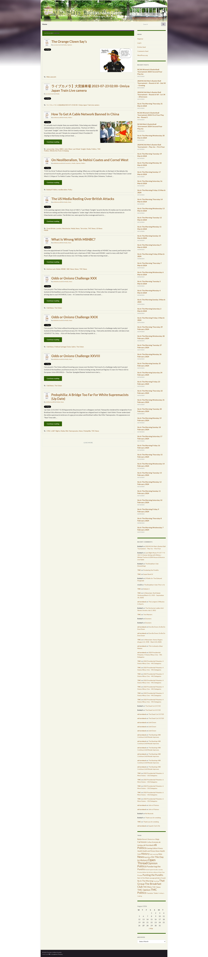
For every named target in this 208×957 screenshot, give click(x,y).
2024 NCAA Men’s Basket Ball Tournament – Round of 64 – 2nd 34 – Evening (151, 83)
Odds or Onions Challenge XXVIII (75, 356)
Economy (155, 842)
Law (151, 854)
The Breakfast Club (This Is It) (154, 585)
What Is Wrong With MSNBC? (73, 239)
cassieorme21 (57, 45)
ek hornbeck (141, 602)
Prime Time (161, 872)
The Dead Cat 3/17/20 (153, 706)
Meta (160, 854)
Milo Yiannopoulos (71, 431)
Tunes (156, 893)
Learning (155, 854)
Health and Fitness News (151, 851)
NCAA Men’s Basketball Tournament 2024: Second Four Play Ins (149, 126)
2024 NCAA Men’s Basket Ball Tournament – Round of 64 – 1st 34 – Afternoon (151, 94)
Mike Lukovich (51, 77)
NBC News (70, 269)
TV (159, 893)
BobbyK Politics (52, 190)
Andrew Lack (50, 269)
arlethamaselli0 (57, 117)
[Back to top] (203, 952)
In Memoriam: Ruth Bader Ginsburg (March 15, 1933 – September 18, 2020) (150, 595)
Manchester (66, 228)
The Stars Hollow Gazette (104, 13)
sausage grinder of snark (157, 878)
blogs (157, 839)
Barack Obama (147, 839)
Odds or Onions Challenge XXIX (74, 317)
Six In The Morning (145, 881)
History (145, 853)
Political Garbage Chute (62, 347)
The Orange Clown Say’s (69, 41)
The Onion (58, 308)
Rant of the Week (143, 878)
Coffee (149, 842)
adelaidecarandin (58, 163)
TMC (139, 570)
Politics (70, 117)
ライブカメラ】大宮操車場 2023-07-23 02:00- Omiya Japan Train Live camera (90, 88)
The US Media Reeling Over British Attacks (82, 199)
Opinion (69, 45)
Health (139, 851)
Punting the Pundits (153, 874)
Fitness (160, 848)
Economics (68, 163)
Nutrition (147, 857)
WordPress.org (142, 55)
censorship (50, 149)
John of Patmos (154, 805)
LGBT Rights (55, 431)
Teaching (156, 881)
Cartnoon (141, 842)
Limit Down (152, 722)
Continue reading (53, 142)
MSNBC (63, 269)
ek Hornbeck (148, 845)
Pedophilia (87, 431)
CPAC (48, 431)
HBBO (61, 149)
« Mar (151, 928)
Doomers (148, 619)
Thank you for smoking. (153, 818)
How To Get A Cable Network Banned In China (85, 114)
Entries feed (141, 47)
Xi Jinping (65, 151)
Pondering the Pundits (151, 570)
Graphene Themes (57, 954)
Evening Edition (152, 848)
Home (44, 24)
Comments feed (142, 51)
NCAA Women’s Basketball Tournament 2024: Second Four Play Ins (149, 71)
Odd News (50, 308)
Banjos (139, 839)
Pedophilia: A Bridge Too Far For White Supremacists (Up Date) (89, 397)
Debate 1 (146, 589)
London (58, 228)
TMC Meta (147, 887)
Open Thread (146, 861)
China (57, 149)
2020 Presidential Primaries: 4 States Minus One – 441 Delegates (149, 655)
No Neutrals (149, 813)
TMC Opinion (143, 890)
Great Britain (50, 228)
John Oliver (68, 149)
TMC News (92, 228)
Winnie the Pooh (56, 151)
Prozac (139, 875)
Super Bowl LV (148, 574)
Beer (153, 839)
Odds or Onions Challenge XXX (74, 278)
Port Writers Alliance (152, 872)
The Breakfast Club (149, 885)
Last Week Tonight (79, 149)
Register (140, 39)
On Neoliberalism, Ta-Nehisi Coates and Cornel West (89, 160)
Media (65, 45)
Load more (88, 443)
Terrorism (83, 228)
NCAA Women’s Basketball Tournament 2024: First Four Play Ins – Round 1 (150, 115)
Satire (74, 347)
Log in (139, 43)
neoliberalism (62, 190)
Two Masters (147, 614)
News (69, 202)
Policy (70, 190)
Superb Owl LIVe (154, 826)
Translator (150, 893)
